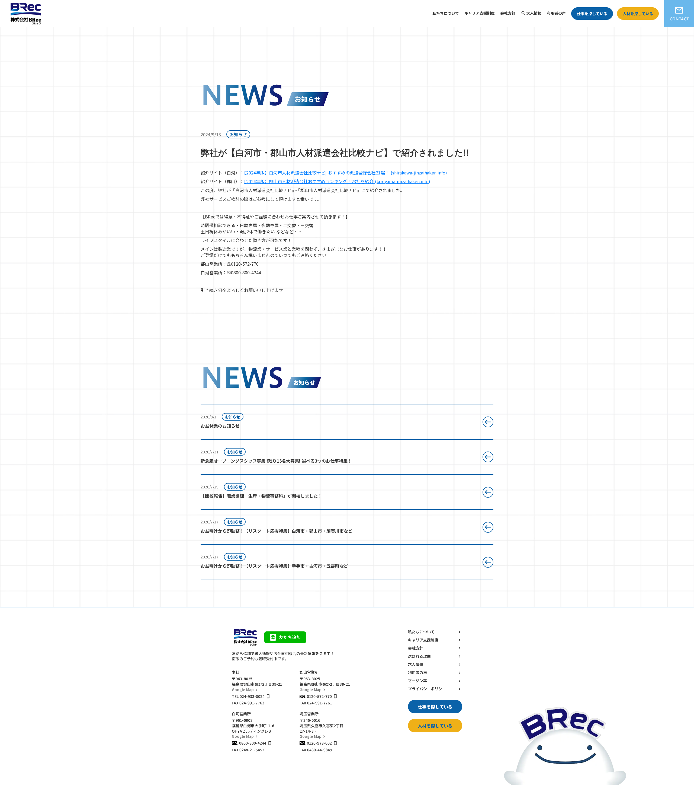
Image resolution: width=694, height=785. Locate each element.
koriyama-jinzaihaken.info (403, 181)
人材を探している (638, 13)
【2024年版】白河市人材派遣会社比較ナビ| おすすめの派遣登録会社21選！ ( (318, 172)
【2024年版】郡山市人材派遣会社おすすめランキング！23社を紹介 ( (310, 181)
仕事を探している (592, 13)
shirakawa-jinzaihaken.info (418, 172)
